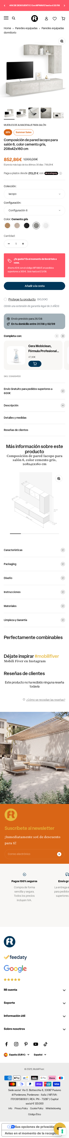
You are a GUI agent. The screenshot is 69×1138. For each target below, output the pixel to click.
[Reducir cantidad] (9, 244)
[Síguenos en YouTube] (35, 1044)
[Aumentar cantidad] (23, 244)
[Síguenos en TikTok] (45, 1044)
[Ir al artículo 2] (21, 113)
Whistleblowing (53, 1108)
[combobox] (34, 194)
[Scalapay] (51, 173)
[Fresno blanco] (45, 225)
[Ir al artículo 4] (46, 113)
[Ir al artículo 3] (33, 113)
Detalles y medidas (15, 417)
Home (7, 28)
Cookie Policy (36, 1108)
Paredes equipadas (26, 28)
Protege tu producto (22, 299)
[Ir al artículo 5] (58, 116)
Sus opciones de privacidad (35, 1127)
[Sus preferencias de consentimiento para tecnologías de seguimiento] (62, 1131)
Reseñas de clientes (16, 430)
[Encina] (17, 225)
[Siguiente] (64, 5)
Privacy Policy (21, 1108)
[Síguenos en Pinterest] (26, 1044)
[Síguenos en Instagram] (16, 1044)
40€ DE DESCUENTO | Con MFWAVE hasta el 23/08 (34, 5)
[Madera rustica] (7, 225)
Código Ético (34, 1114)
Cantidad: (9, 236)
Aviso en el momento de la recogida (31, 1133)
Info (10, 1108)
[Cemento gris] (36, 225)
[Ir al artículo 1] (9, 113)
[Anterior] (4, 5)
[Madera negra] (26, 225)
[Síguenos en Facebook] (6, 1044)
